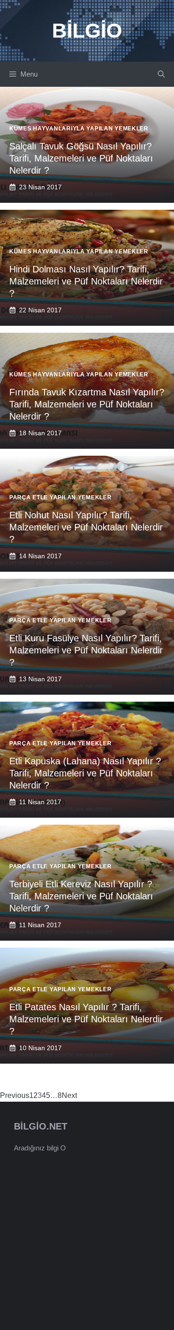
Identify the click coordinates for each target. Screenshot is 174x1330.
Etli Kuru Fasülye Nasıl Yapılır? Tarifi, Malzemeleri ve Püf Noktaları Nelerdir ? (86, 650)
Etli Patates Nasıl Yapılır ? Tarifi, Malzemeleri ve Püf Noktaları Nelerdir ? (86, 1019)
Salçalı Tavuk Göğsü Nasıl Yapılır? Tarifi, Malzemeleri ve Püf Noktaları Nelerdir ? (81, 158)
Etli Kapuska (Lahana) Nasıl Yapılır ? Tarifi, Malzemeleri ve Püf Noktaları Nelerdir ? (85, 773)
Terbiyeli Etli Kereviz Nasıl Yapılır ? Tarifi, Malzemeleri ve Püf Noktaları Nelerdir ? (81, 896)
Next (69, 1095)
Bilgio (87, 30)
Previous (14, 1095)
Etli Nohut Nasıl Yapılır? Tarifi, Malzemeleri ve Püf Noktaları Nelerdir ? (86, 527)
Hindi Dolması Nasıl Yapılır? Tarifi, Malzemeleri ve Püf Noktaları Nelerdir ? (86, 281)
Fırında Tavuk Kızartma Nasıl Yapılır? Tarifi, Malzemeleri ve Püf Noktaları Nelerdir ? (86, 404)
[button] (161, 74)
